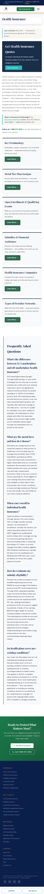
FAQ (4, 862)
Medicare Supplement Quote (13, 808)
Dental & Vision (8, 785)
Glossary (6, 842)
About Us (6, 852)
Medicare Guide (8, 829)
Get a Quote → (13, 68)
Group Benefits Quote (11, 811)
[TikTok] (19, 882)
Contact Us (7, 865)
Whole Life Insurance (10, 775)
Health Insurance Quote (11, 815)
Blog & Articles (8, 826)
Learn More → (12, 159)
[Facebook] (5, 882)
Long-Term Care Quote (11, 805)
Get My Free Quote (23, 746)
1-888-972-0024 (16, 129)
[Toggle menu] (38, 9)
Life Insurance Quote (10, 799)
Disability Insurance (10, 778)
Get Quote (33, 891)
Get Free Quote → (25, 9)
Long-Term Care (8, 781)
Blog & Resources (9, 859)
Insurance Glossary (12, 120)
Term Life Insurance (10, 772)
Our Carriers (7, 856)
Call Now (11, 891)
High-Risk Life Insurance (11, 838)
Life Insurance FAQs (10, 832)
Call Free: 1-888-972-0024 (32, 2)
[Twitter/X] (10, 882)
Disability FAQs (8, 835)
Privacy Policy (25, 878)
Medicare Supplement (11, 788)
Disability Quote (8, 802)
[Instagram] (14, 882)
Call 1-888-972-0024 (23, 752)
